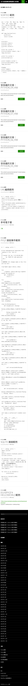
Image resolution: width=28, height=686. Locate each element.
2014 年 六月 (3, 609)
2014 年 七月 (3, 606)
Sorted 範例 (7, 15)
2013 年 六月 (3, 626)
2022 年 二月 (3, 558)
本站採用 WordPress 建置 (5, 684)
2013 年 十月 (3, 616)
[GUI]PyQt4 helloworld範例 (10, 493)
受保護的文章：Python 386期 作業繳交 (9, 522)
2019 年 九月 (3, 585)
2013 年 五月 (3, 628)
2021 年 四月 (3, 567)
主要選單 (26, 1)
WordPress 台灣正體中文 (6, 678)
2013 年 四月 (3, 631)
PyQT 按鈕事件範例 (10, 240)
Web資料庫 (3, 657)
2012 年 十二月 (4, 638)
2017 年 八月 (3, 592)
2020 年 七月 (3, 580)
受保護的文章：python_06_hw (9, 138)
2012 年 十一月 (4, 641)
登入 (2, 670)
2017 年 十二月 (4, 587)
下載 (2, 228)
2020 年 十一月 (4, 575)
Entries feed (3, 673)
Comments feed (4, 675)
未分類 (2, 662)
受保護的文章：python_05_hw (9, 164)
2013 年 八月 (3, 621)
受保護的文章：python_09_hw (9, 86)
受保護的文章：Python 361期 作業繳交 (9, 532)
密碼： (2, 99)
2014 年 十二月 (4, 599)
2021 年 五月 (3, 565)
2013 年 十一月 (4, 614)
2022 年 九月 (3, 553)
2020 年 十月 (3, 577)
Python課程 (3, 652)
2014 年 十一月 (4, 602)
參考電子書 (6, 222)
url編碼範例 (7, 189)
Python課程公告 (4, 654)
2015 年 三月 (3, 597)
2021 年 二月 (3, 570)
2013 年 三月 (3, 633)
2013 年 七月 (3, 624)
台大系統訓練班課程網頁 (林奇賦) (10, 1)
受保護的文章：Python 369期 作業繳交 (9, 529)
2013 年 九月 (3, 619)
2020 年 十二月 (4, 572)
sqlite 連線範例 (9, 442)
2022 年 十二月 (4, 550)
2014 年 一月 (3, 611)
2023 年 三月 (3, 548)
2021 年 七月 (3, 563)
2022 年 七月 (3, 555)
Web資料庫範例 (4, 659)
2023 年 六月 (3, 546)
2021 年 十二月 (4, 560)
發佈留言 (12, 17)
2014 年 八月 (3, 604)
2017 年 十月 (3, 589)
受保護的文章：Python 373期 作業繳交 (9, 527)
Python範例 (3, 12)
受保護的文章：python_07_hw (9, 112)
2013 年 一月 (3, 636)
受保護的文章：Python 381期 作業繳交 (9, 525)
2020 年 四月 (3, 582)
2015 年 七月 (3, 594)
